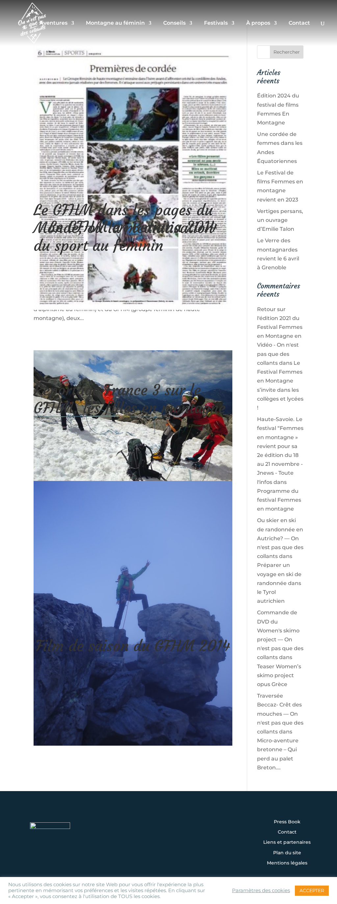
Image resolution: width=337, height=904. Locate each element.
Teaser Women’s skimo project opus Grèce (279, 675)
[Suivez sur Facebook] (148, 833)
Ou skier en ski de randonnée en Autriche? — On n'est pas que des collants (280, 538)
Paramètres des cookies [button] (261, 890)
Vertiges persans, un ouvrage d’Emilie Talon (280, 220)
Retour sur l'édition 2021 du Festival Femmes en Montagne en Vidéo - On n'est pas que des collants (279, 336)
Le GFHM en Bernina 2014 (132, 227)
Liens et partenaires (287, 842)
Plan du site (287, 853)
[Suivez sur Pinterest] (209, 833)
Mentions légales (287, 863)
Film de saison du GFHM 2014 (133, 646)
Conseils (174, 23)
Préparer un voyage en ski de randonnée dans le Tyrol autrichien (279, 583)
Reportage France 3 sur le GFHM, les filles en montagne (129, 399)
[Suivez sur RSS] (168, 851)
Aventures (53, 23)
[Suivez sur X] (168, 833)
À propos (258, 23)
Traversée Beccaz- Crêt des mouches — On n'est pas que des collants (280, 714)
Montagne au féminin (115, 23)
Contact (299, 23)
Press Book (287, 822)
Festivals (216, 23)
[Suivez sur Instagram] (128, 833)
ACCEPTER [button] (311, 890)
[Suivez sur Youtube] (189, 833)
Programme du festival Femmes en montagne (279, 500)
